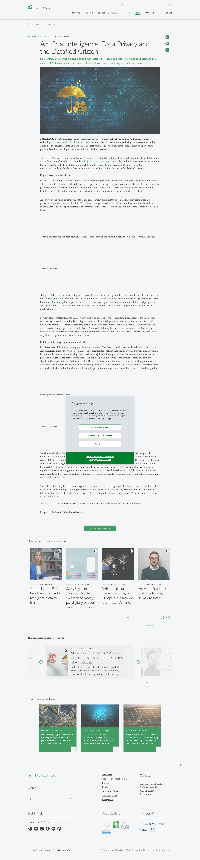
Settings (99, 444)
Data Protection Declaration (100, 456)
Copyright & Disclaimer (100, 459)
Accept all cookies (100, 427)
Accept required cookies (100, 435)
